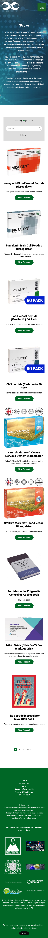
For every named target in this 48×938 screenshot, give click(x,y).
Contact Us (24, 783)
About (24, 781)
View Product (24, 198)
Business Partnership (24, 789)
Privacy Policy (24, 795)
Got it (24, 933)
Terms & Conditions (24, 792)
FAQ (24, 786)
